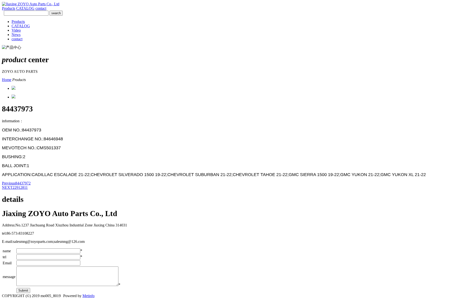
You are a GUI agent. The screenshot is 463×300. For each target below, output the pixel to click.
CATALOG (25, 8)
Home (6, 80)
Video (16, 30)
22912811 (15, 187)
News (16, 35)
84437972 (16, 183)
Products (8, 8)
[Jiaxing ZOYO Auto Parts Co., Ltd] (30, 4)
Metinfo (88, 296)
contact (40, 8)
